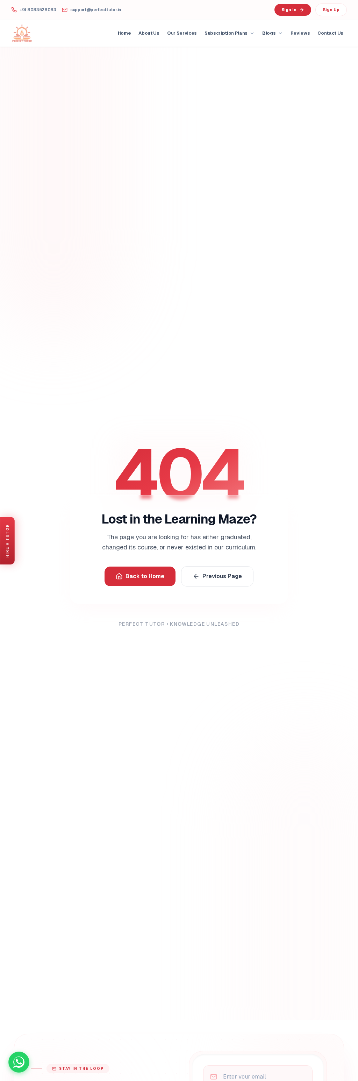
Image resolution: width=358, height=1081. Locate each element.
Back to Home (145, 576)
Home (124, 33)
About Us (148, 33)
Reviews (300, 33)
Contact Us (330, 33)
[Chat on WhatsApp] (18, 1062)
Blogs (268, 33)
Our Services (182, 33)
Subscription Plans (226, 33)
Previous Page (222, 576)
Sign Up (331, 10)
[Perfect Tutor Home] (22, 33)
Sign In (288, 10)
